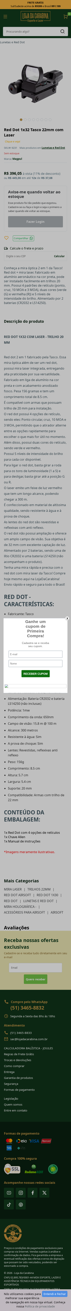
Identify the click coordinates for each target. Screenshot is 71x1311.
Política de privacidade (40, 1306)
